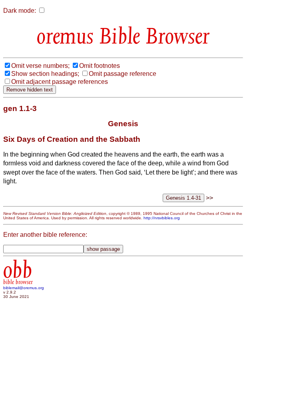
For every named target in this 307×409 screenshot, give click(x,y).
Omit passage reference (122, 73)
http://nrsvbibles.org (162, 218)
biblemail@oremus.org (23, 288)
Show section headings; (45, 73)
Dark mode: (19, 10)
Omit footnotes (99, 65)
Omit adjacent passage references (59, 81)
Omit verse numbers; (40, 65)
